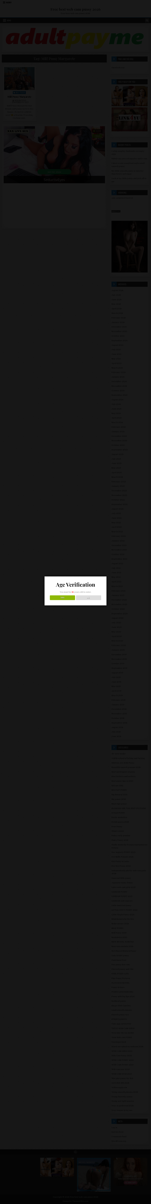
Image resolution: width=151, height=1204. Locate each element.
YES (62, 598)
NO (88, 598)
